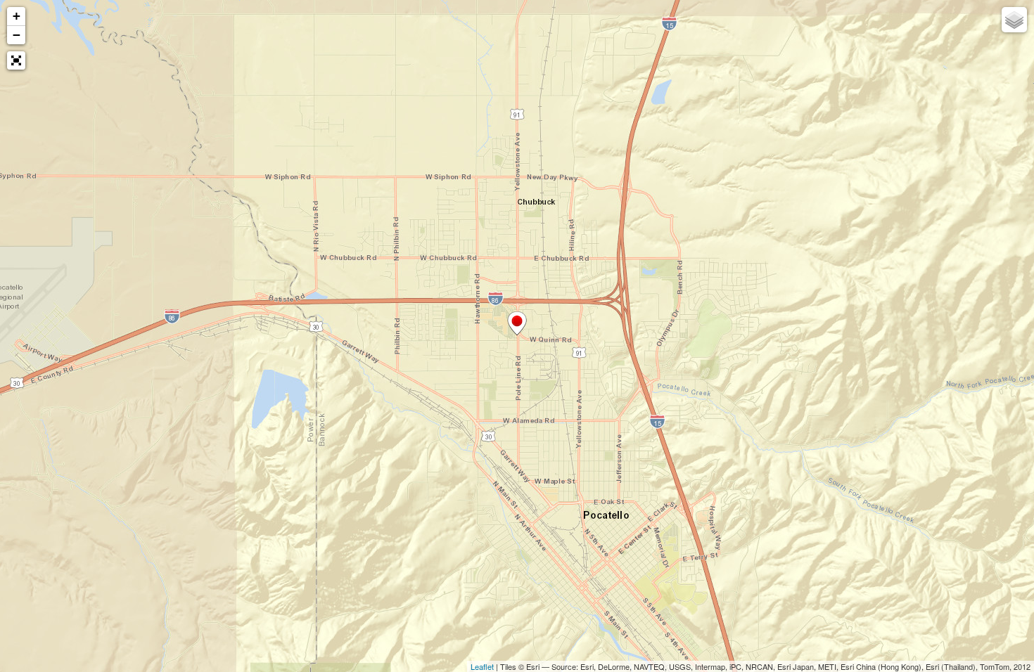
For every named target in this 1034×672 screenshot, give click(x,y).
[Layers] (1014, 19)
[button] (16, 60)
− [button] (16, 34)
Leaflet (482, 666)
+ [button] (16, 15)
